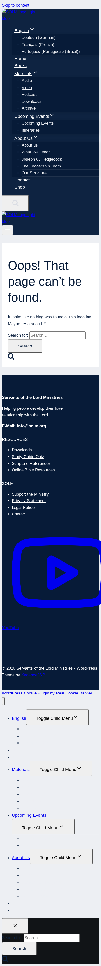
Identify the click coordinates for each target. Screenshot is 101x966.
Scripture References (31, 463)
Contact (22, 180)
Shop (19, 187)
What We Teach (36, 152)
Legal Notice (23, 507)
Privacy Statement (29, 500)
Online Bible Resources (33, 470)
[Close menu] (3, 701)
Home (20, 58)
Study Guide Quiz (28, 456)
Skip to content (15, 5)
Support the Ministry (30, 494)
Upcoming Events (38, 123)
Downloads (32, 101)
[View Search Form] (15, 203)
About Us (21, 857)
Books (20, 65)
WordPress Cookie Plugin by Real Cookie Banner (47, 693)
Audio (27, 80)
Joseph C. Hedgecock (42, 159)
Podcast (29, 94)
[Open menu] (7, 230)
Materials (21, 769)
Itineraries (31, 130)
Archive (29, 108)
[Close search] (15, 926)
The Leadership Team (41, 166)
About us (30, 145)
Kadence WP (33, 675)
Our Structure (34, 173)
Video (27, 87)
